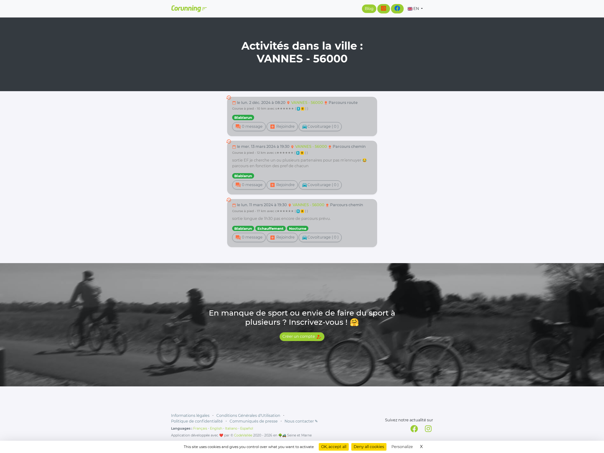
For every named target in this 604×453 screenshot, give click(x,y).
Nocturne (297, 228)
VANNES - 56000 (307, 102)
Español (246, 428)
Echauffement (270, 228)
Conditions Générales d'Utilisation (248, 415)
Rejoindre (282, 126)
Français (200, 428)
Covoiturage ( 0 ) (320, 126)
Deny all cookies (369, 446)
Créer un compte (302, 337)
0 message (249, 126)
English (216, 428)
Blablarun (243, 117)
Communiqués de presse (254, 421)
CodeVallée (243, 435)
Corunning (188, 8)
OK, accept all (333, 446)
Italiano (231, 428)
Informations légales (190, 415)
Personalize (402, 446)
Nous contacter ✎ (301, 421)
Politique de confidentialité (197, 421)
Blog (369, 8)
